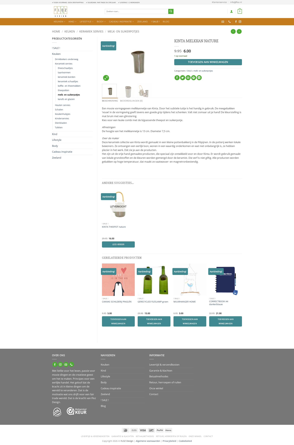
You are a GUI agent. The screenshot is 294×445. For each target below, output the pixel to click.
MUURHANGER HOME (184, 301)
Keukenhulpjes (62, 114)
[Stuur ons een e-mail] (65, 364)
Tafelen (59, 127)
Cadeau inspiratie (120, 21)
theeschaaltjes (65, 68)
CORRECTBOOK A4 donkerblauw (218, 303)
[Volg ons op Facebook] (236, 21)
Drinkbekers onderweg (66, 59)
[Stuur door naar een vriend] (188, 77)
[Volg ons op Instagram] (240, 21)
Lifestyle (85, 21)
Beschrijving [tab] (110, 101)
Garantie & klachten (160, 370)
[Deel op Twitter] (182, 77)
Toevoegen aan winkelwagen (208, 62)
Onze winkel (156, 388)
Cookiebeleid (185, 440)
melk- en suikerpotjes (123, 31)
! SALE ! (155, 21)
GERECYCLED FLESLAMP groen (153, 301)
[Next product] (233, 31)
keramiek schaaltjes (68, 81)
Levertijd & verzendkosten (164, 364)
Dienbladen (61, 122)
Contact (153, 394)
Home (56, 31)
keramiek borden (66, 76)
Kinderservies (62, 118)
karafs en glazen (66, 99)
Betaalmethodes (158, 376)
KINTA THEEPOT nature (114, 226)
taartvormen (64, 72)
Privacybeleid (169, 440)
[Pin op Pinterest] (193, 77)
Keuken (58, 21)
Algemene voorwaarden (148, 440)
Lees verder (118, 244)
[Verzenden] (170, 11)
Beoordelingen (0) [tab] (131, 101)
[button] (231, 11)
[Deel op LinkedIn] (199, 77)
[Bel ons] (71, 364)
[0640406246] (230, 22)
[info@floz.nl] (223, 22)
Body (100, 21)
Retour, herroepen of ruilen (165, 382)
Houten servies (62, 105)
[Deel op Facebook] (177, 77)
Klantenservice (219, 2)
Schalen (59, 109)
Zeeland (142, 21)
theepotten (63, 90)
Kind (71, 21)
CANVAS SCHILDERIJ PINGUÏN (117, 301)
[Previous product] (239, 31)
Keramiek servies (91, 31)
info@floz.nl (236, 2)
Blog (166, 21)
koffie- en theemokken (69, 85)
